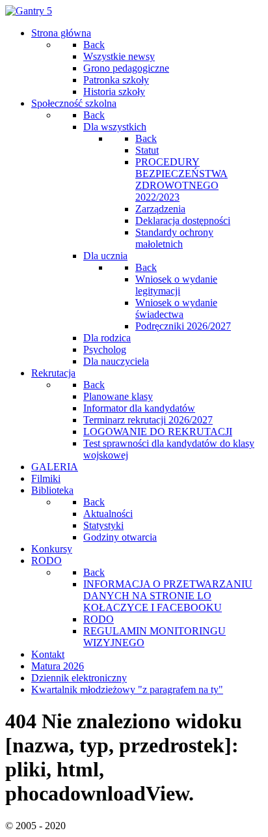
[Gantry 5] (28, 10)
